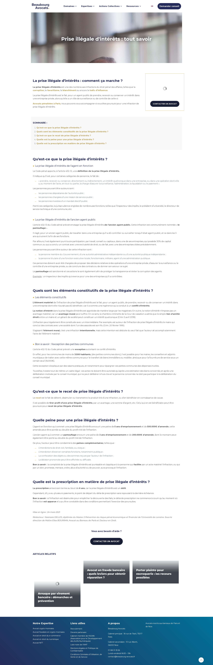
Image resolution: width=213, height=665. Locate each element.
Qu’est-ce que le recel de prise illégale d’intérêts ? (63, 135)
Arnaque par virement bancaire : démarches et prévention (55, 597)
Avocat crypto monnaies (43, 628)
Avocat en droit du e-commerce (47, 636)
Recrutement (76, 629)
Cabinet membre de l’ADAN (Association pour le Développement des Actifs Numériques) (86, 638)
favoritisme (53, 90)
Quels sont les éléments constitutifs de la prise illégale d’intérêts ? (72, 131)
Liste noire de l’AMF (78, 645)
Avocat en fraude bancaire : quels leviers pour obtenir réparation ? (106, 573)
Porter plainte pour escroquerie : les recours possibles (153, 573)
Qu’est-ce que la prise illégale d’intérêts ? (58, 128)
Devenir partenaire (78, 632)
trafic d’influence (99, 90)
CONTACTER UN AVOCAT (165, 104)
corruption (38, 90)
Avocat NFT (38, 643)
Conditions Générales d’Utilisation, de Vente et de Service (86, 655)
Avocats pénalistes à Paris (47, 103)
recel (38, 398)
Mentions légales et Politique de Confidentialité (84, 649)
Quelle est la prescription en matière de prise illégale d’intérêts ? (71, 143)
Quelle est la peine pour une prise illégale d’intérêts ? (65, 139)
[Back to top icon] (201, 660)
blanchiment (69, 90)
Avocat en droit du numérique (46, 639)
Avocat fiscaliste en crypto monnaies (48, 632)
